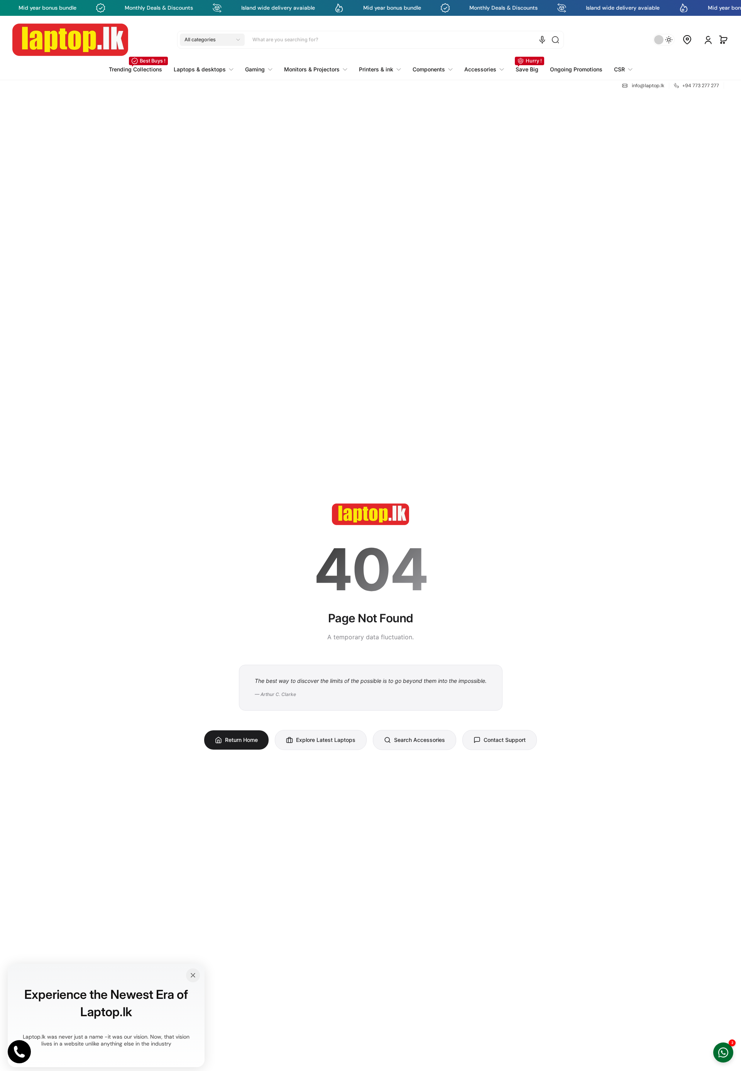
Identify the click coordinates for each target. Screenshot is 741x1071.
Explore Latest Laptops (325, 740)
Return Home (241, 740)
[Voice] (542, 40)
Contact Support (505, 740)
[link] (620, 69)
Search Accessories (419, 740)
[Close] (193, 975)
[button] (212, 40)
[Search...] (555, 40)
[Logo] (70, 40)
